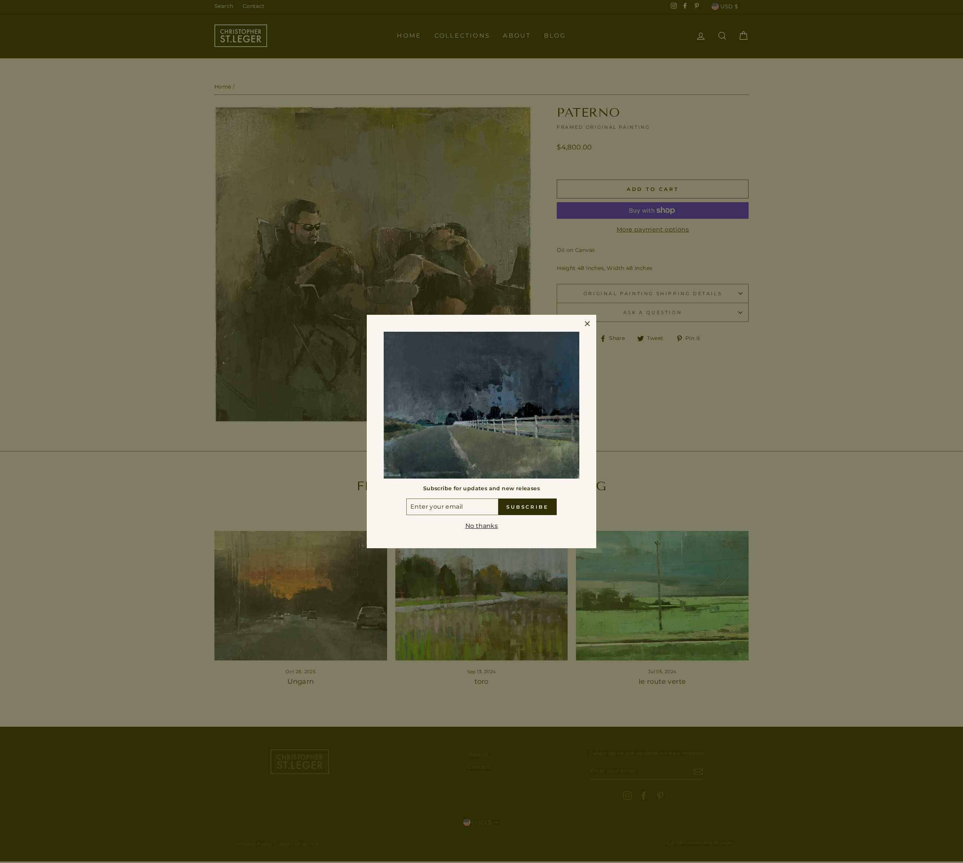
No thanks (481, 525)
